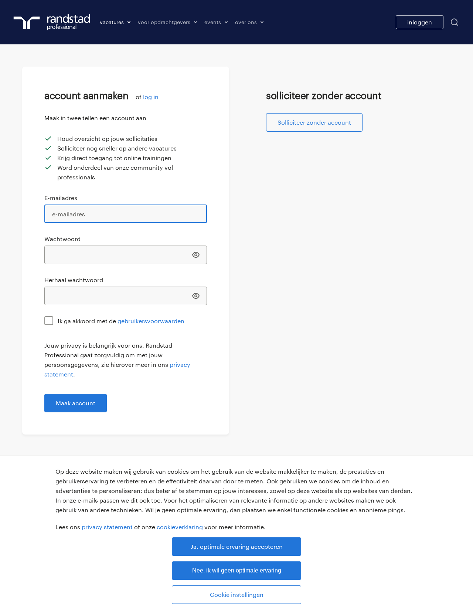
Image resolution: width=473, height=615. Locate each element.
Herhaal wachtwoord (73, 279)
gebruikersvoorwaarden (151, 320)
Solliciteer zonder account (314, 122)
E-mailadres (60, 197)
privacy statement (107, 526)
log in (151, 96)
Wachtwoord (62, 238)
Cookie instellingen (236, 594)
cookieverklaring (180, 526)
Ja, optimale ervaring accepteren (237, 546)
